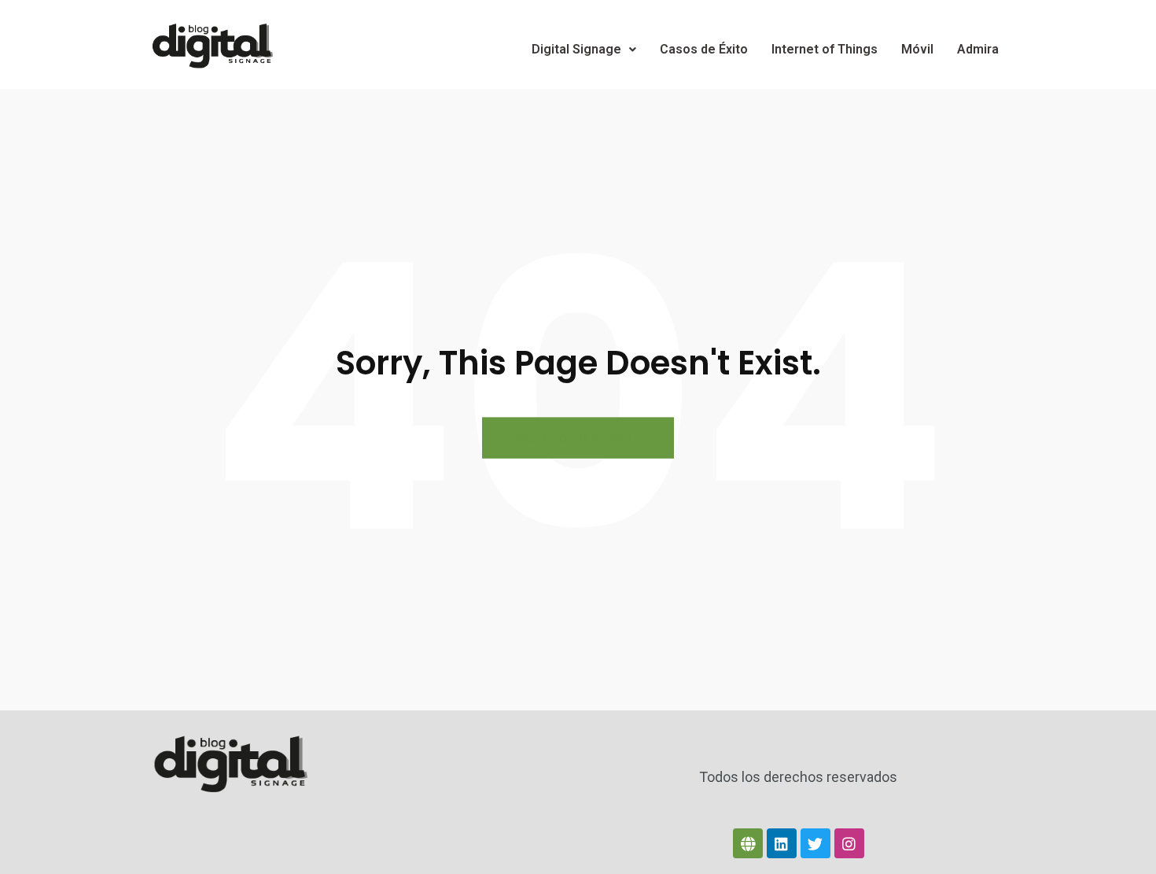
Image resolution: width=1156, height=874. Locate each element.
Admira (978, 49)
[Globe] (748, 843)
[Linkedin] (782, 843)
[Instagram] (849, 843)
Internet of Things (824, 49)
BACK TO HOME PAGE (578, 438)
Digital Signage (576, 49)
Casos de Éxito (704, 49)
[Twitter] (815, 843)
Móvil (917, 49)
